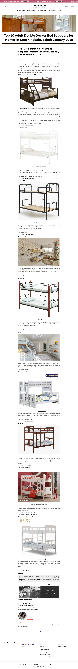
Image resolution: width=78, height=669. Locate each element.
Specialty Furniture (31, 10)
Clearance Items (43, 651)
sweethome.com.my (42, 411)
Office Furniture (21, 10)
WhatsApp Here (37, 123)
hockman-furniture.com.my (41, 504)
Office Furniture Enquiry (44, 652)
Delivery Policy (36, 666)
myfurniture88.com (29, 275)
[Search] (19, 6)
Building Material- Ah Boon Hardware (65, 647)
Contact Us (42, 647)
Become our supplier (44, 646)
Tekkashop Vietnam (62, 646)
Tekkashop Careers (43, 644)
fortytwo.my (41, 319)
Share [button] (21, 59)
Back (40, 631)
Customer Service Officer (36, 579)
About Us (47, 666)
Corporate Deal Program (45, 649)
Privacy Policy (42, 666)
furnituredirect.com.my (41, 166)
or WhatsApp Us (14, 1)
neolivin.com (41, 455)
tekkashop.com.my (29, 125)
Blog (60, 10)
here (49, 584)
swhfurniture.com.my (42, 559)
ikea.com (27, 369)
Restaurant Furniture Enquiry (45, 654)
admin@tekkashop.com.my (27, 605)
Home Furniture (52, 10)
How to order (31, 666)
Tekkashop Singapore (62, 644)
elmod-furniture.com (42, 222)
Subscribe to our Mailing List (45, 656)
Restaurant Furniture (42, 10)
